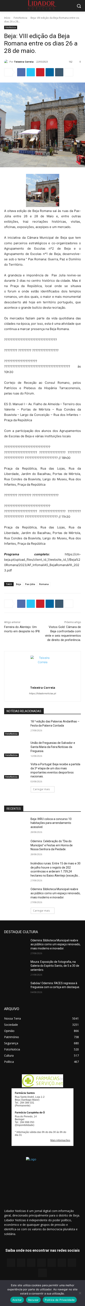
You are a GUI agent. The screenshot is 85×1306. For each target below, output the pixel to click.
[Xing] (42, 1273)
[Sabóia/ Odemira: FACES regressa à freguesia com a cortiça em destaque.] (15, 989)
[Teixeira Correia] (6, 62)
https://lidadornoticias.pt (42, 693)
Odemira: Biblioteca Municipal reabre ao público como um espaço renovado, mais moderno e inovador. (55, 893)
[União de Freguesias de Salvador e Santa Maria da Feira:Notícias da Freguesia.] (15, 749)
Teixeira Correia (24, 61)
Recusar (33, 1299)
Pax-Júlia (30, 584)
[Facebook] (21, 72)
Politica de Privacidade (60, 1299)
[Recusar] (80, 1293)
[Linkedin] (50, 72)
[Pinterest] (40, 72)
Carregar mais (41, 789)
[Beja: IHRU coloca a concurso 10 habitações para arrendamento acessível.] (15, 825)
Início (7, 18)
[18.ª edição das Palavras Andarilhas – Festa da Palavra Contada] (15, 728)
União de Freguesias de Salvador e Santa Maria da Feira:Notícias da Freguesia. (53, 746)
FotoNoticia (20, 18)
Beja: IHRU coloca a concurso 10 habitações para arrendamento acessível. (51, 823)
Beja (18, 584)
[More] (69, 72)
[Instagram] (21, 1263)
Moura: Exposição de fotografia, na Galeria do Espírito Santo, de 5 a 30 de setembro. (55, 965)
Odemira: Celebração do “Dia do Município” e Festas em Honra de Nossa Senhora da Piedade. (52, 845)
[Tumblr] (59, 72)
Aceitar (17, 1299)
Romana (44, 584)
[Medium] (41, 1263)
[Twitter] (31, 72)
